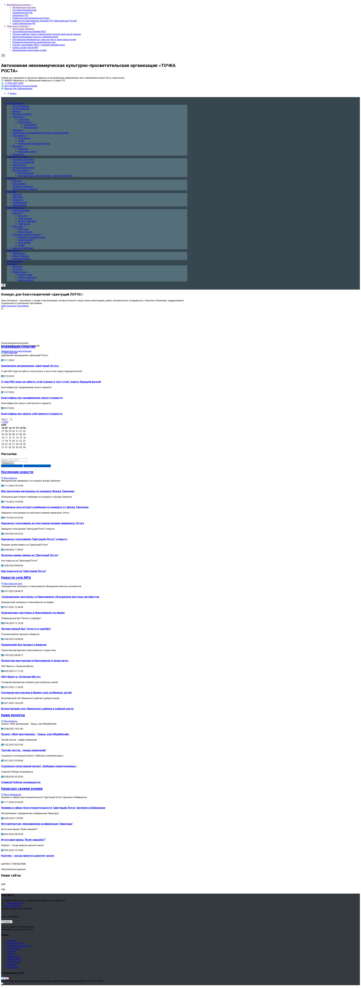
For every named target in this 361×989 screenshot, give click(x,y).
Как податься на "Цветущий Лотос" (23, 571)
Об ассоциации (15, 943)
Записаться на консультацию (16, 351)
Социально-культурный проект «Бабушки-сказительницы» (39, 766)
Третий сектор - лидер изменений (23, 750)
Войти (13, 93)
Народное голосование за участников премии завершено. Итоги (42, 523)
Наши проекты (13, 715)
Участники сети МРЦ (12, 465)
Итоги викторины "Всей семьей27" (23, 839)
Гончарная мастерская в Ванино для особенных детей (36, 692)
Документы (13, 956)
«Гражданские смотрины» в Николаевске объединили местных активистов (50, 596)
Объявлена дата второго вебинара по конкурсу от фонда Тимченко (45, 507)
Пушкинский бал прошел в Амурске (24, 644)
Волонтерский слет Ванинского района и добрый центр (37, 708)
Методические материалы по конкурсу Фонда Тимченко (37, 491)
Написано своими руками (22, 789)
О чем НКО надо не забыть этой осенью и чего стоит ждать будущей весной (51, 381)
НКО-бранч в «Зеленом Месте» (21, 676)
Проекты (11, 951)
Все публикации (12, 794)
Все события (10, 352)
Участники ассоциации (19, 946)
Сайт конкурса (9, 306)
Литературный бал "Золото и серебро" (26, 628)
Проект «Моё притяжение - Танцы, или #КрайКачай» (35, 734)
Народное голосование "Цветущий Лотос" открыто (34, 539)
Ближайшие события (18, 347)
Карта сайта (13, 967)
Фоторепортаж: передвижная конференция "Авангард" (37, 823)
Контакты (12, 964)
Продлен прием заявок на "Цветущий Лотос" (30, 555)
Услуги (10, 954)
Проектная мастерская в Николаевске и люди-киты (34, 660)
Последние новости (17, 472)
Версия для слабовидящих (18, 88)
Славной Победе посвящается (20, 782)
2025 (5, 422)
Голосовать (23, 306)
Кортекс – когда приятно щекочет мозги (27, 855)
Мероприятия (14, 959)
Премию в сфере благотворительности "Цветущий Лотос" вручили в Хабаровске (53, 807)
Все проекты (10, 721)
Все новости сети (13, 583)
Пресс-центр (13, 962)
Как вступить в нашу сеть (37, 465)
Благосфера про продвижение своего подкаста (32, 397)
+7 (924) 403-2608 (14, 83)
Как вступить (14, 948)
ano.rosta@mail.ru (13, 86)
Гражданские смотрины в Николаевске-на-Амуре (33, 612)
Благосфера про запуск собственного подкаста (31, 413)
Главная (11, 940)
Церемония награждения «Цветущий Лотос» (30, 365)
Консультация (29, 86)
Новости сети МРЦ (16, 577)
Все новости (10, 478)
